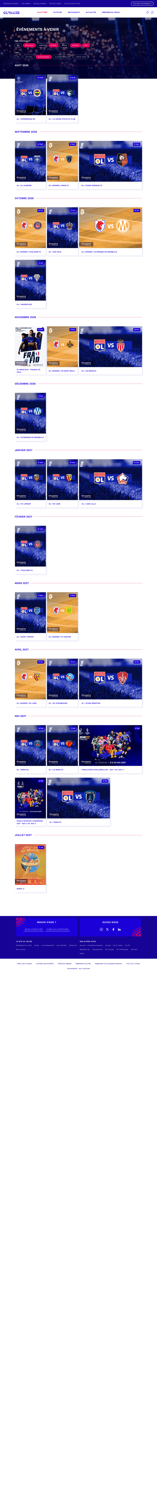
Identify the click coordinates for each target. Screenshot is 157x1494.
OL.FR (127, 945)
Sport (86, 45)
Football (64, 45)
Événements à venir (24, 945)
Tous (18, 45)
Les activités (62, 945)
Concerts (53, 45)
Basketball (42, 45)
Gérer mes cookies (24, 963)
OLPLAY (134, 949)
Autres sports (29, 45)
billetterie (42, 12)
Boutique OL (98, 949)
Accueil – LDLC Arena (114, 945)
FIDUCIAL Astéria (81, 57)
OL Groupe (109, 949)
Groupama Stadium (43, 57)
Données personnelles (45, 963)
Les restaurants (48, 945)
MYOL (82, 953)
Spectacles (75, 45)
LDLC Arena (28, 57)
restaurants (74, 12)
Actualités (91, 12)
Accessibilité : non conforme (78, 968)
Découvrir (73, 945)
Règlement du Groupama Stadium (108, 963)
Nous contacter (33, 929)
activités (57, 12)
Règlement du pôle (83, 963)
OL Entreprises (122, 949)
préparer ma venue (111, 12)
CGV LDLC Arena (133, 963)
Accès (36, 945)
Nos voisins (20, 949)
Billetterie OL (85, 949)
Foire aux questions (58, 929)
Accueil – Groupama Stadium (91, 945)
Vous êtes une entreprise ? (142, 3)
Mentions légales (65, 963)
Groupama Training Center (62, 57)
